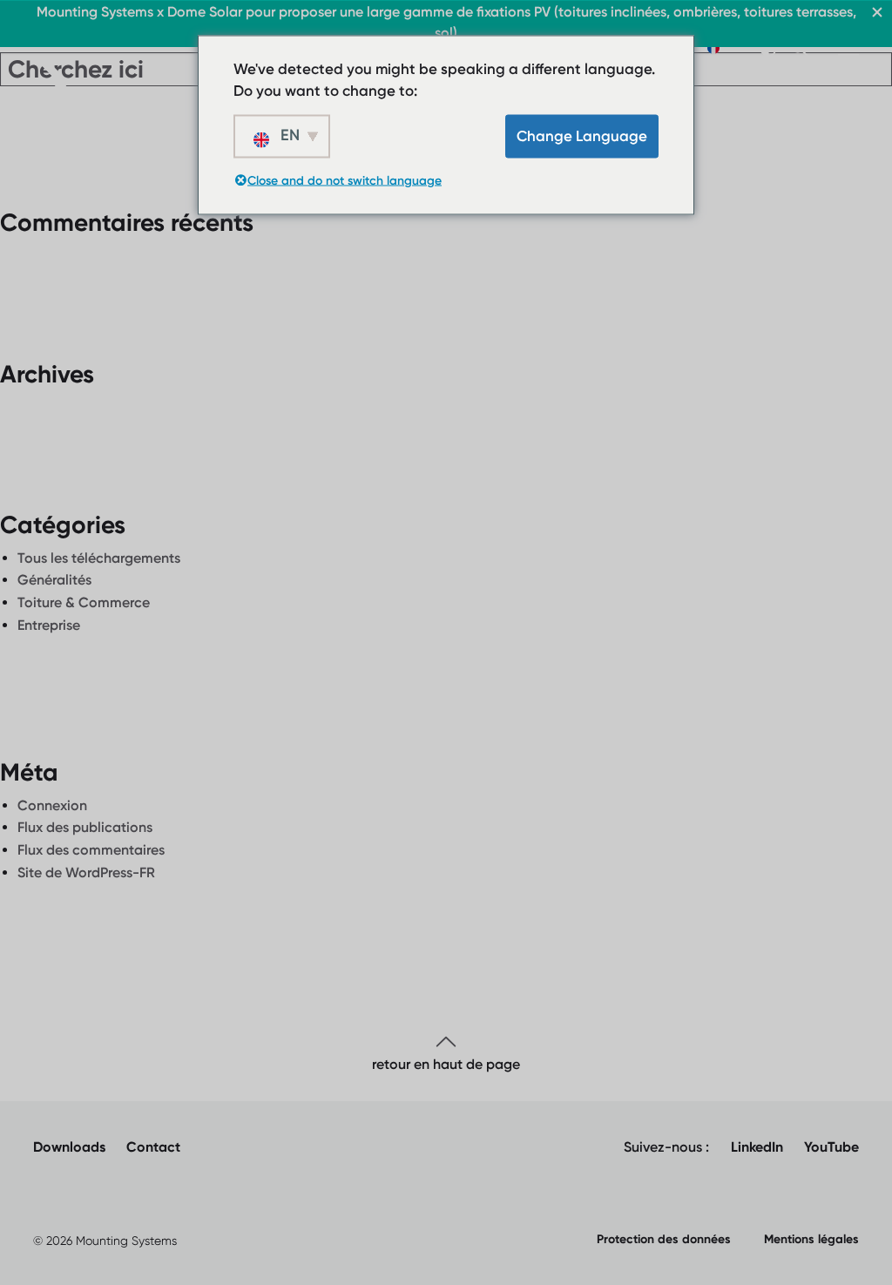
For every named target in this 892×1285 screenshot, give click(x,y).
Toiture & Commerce (83, 602)
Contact (153, 1147)
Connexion (52, 805)
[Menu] (848, 48)
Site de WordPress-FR (86, 872)
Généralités (54, 579)
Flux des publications (84, 827)
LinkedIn (757, 1147)
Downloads (69, 1147)
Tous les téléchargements (98, 558)
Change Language (582, 135)
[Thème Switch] (768, 47)
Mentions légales (811, 1239)
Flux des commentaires (91, 850)
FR (732, 47)
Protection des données (664, 1239)
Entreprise (48, 625)
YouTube (831, 1147)
